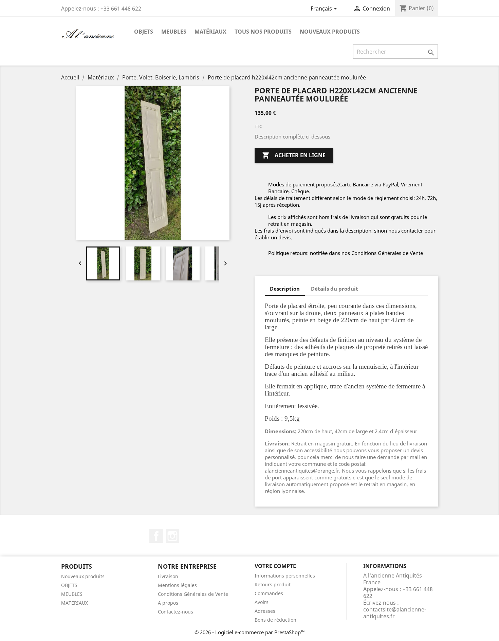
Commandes (269, 593)
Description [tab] (285, 288)
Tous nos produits (263, 31)
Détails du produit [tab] (334, 288)
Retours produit (273, 584)
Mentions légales (177, 585)
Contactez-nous (175, 611)
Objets (143, 31)
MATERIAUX (74, 603)
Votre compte (275, 566)
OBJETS (69, 585)
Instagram (172, 536)
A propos (168, 603)
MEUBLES (71, 594)
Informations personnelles (285, 575)
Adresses (265, 611)
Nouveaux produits (330, 31)
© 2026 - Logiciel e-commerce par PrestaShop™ (250, 632)
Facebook (156, 536)
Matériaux (210, 31)
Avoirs (262, 602)
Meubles (173, 31)
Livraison (168, 576)
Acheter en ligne (294, 155)
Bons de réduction (275, 620)
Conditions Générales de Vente (193, 594)
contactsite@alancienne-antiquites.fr (394, 613)
